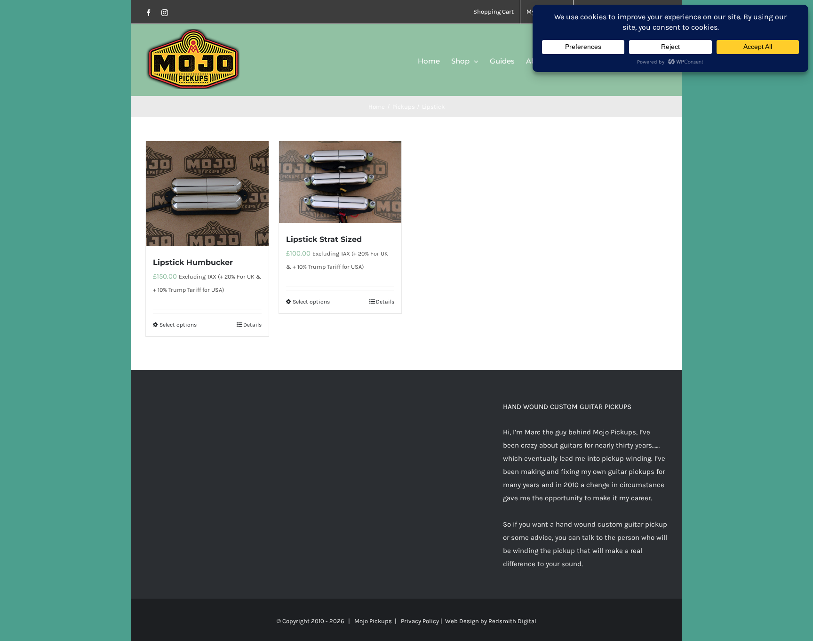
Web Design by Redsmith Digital (490, 621)
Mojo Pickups (373, 621)
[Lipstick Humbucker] (207, 193)
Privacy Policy (420, 621)
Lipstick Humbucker (193, 262)
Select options (178, 324)
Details (252, 324)
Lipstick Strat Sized (324, 239)
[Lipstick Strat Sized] (340, 182)
